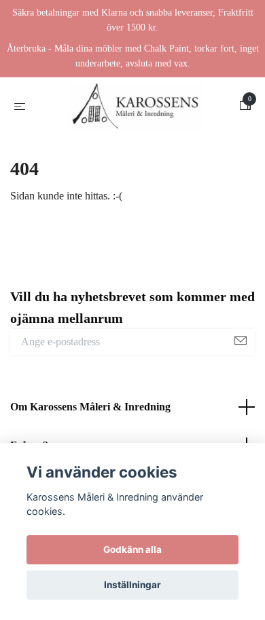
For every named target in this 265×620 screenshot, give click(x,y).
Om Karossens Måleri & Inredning (90, 413)
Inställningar (132, 584)
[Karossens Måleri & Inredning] (135, 110)
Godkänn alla (132, 549)
